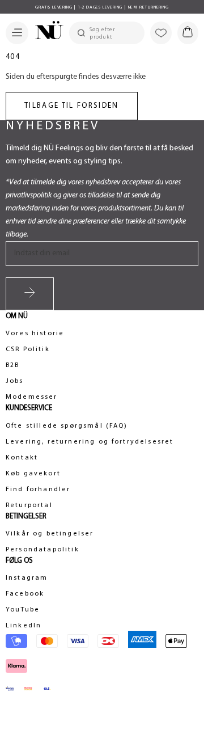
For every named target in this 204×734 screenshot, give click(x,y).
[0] (187, 33)
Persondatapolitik (42, 549)
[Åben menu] (17, 32)
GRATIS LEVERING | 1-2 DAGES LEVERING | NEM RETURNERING (101, 7)
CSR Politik (28, 349)
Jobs (15, 381)
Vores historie (35, 333)
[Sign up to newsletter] (30, 293)
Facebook (25, 593)
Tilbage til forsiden (71, 105)
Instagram (27, 578)
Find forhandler (38, 489)
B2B (12, 365)
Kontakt (22, 457)
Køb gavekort (33, 473)
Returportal (29, 505)
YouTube (23, 609)
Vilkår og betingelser (50, 533)
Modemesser (32, 397)
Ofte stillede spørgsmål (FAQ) (67, 426)
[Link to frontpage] (45, 32)
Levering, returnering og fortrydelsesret (89, 441)
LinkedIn (23, 625)
